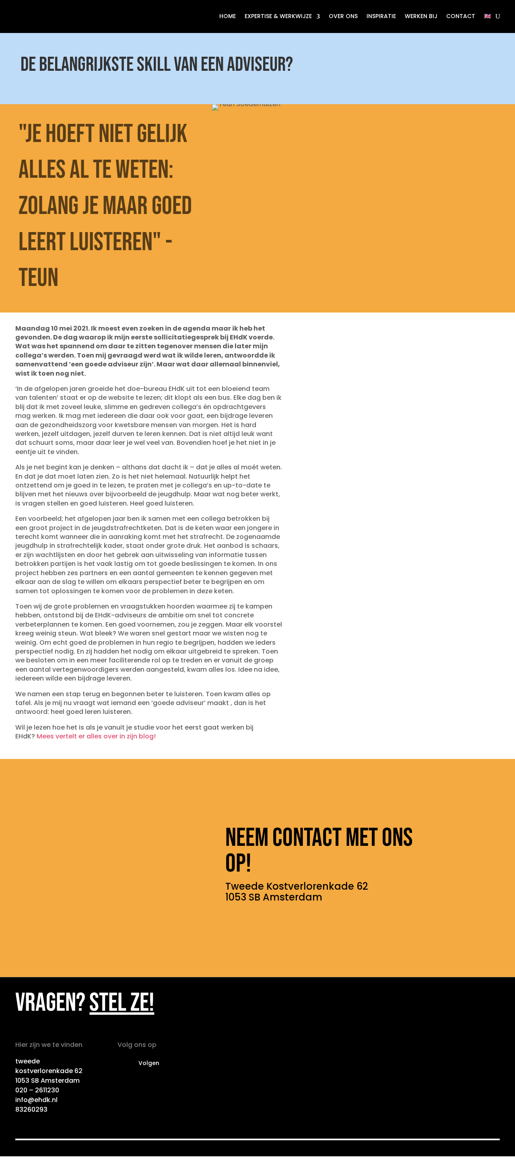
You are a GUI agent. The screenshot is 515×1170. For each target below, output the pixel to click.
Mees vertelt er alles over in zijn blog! (96, 736)
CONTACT (460, 16)
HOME (227, 16)
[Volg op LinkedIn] (123, 1063)
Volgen (148, 1063)
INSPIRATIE (381, 16)
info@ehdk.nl (36, 1099)
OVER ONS (343, 16)
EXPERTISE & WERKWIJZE (278, 16)
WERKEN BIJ (421, 16)
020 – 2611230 (37, 1090)
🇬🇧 (487, 16)
